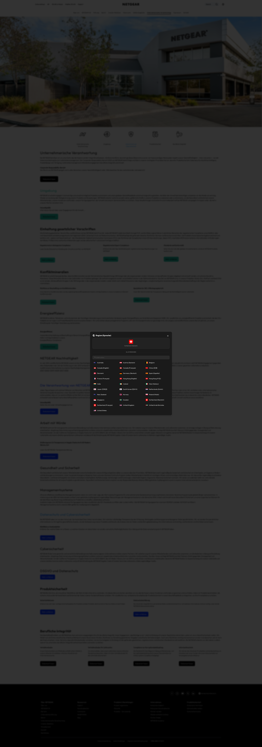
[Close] (167, 336)
